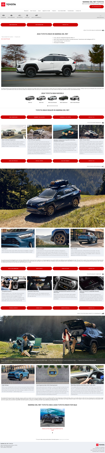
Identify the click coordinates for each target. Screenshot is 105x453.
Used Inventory (39, 24)
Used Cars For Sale (93, 450)
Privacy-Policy (9, 447)
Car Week (96, 447)
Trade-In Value (65, 268)
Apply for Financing (13, 268)
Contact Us (78, 10)
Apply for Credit (46, 10)
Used (39, 10)
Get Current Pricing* (5, 39)
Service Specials (65, 307)
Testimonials (71, 10)
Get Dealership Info (96, 6)
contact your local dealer (64, 439)
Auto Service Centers (101, 450)
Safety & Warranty (36, 17)
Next (79, 100)
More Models (100, 17)
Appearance (20, 17)
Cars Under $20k (62, 10)
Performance (11, 17)
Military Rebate (65, 160)
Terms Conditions (3, 447)
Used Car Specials (13, 160)
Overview (3, 17)
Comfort (27, 17)
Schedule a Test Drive (65, 117)
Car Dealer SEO (101, 451)
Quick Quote (39, 268)
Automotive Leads (95, 451)
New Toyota (33, 10)
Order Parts (39, 307)
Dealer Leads (102, 448)
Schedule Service (13, 307)
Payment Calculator (39, 117)
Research (26, 10)
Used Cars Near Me (96, 448)
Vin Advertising (101, 447)
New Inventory (13, 24)
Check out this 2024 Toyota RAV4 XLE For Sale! (52, 429)
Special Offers (39, 160)
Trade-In (54, 10)
